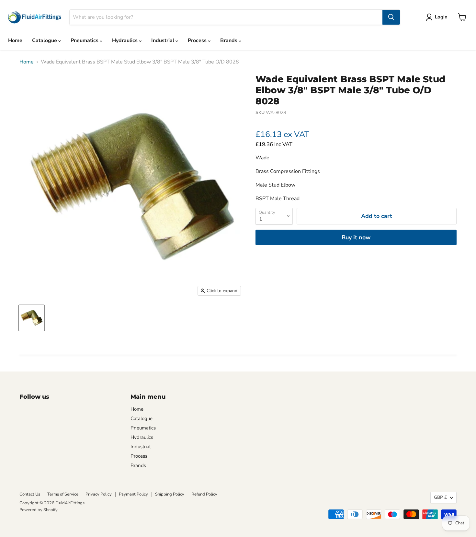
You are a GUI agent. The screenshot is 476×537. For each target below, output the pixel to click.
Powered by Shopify (38, 510)
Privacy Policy (98, 494)
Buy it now (356, 237)
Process (198, 40)
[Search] (391, 17)
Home (15, 40)
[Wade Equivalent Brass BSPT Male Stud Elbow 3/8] (31, 318)
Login (441, 17)
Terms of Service (62, 494)
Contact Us (29, 494)
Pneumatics (85, 40)
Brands (229, 40)
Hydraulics (125, 40)
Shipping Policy (169, 494)
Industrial (163, 40)
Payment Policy (133, 494)
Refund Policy (204, 494)
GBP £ (440, 497)
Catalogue (45, 40)
